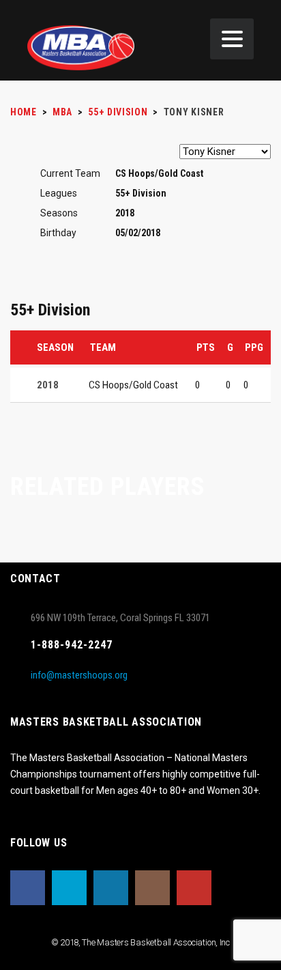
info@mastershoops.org (79, 675)
